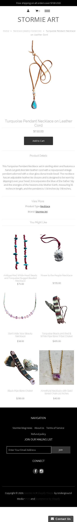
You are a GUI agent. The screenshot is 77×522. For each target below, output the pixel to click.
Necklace (45, 206)
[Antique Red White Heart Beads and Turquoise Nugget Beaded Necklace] (20, 272)
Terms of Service (55, 428)
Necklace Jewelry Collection (27, 31)
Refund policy (38, 434)
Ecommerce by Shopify (47, 498)
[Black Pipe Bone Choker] (20, 387)
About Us (39, 428)
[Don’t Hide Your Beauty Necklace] (20, 330)
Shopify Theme (46, 493)
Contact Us (62, 518)
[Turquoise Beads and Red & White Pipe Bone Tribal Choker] (56, 330)
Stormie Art (38, 19)
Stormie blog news (22, 428)
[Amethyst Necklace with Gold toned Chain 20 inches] (56, 387)
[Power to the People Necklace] (56, 272)
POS (27, 498)
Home (6, 31)
